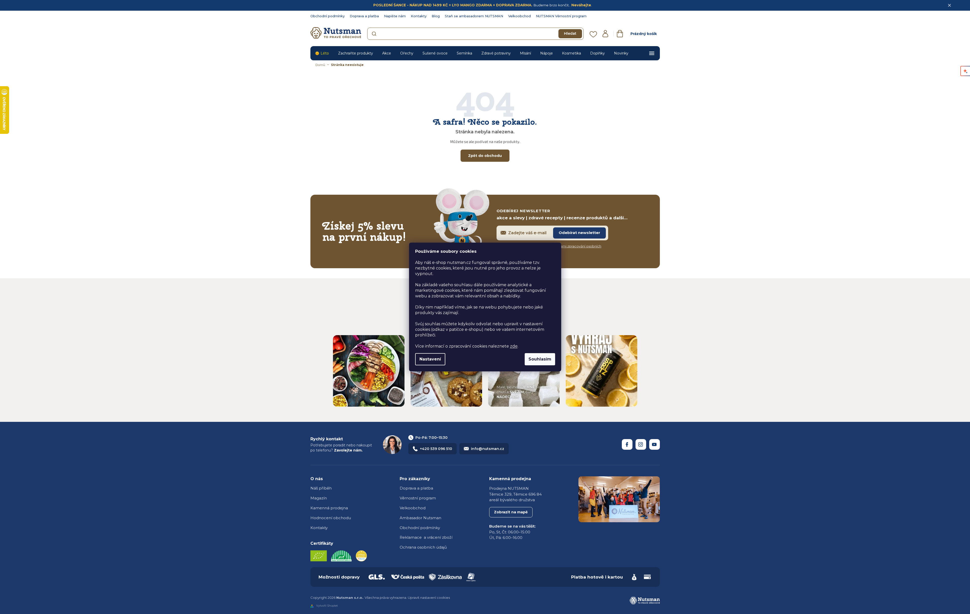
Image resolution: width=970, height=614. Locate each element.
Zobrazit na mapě (511, 512)
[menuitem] (322, 53)
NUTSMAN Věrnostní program (561, 16)
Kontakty (419, 16)
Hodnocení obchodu (330, 517)
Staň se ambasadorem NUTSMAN (474, 16)
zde (514, 346)
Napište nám (395, 16)
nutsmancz (641, 444)
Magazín (318, 498)
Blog (436, 16)
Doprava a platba (364, 16)
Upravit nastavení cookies (429, 597)
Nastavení (430, 359)
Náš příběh (321, 488)
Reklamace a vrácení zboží (426, 537)
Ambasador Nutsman (420, 517)
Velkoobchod (519, 16)
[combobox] (475, 34)
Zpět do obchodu (485, 155)
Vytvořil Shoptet (327, 606)
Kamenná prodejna (329, 507)
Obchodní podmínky (327, 16)
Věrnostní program (418, 498)
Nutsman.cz (627, 444)
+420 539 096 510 (436, 448)
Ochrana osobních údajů (423, 547)
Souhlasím (539, 359)
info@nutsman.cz (487, 448)
